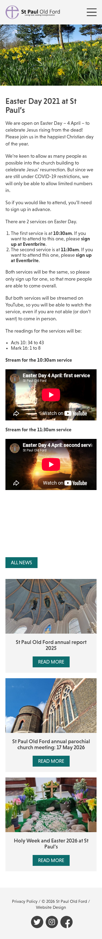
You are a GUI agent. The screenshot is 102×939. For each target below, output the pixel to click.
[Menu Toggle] (92, 12)
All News (21, 562)
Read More (51, 662)
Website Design (51, 907)
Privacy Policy (25, 901)
